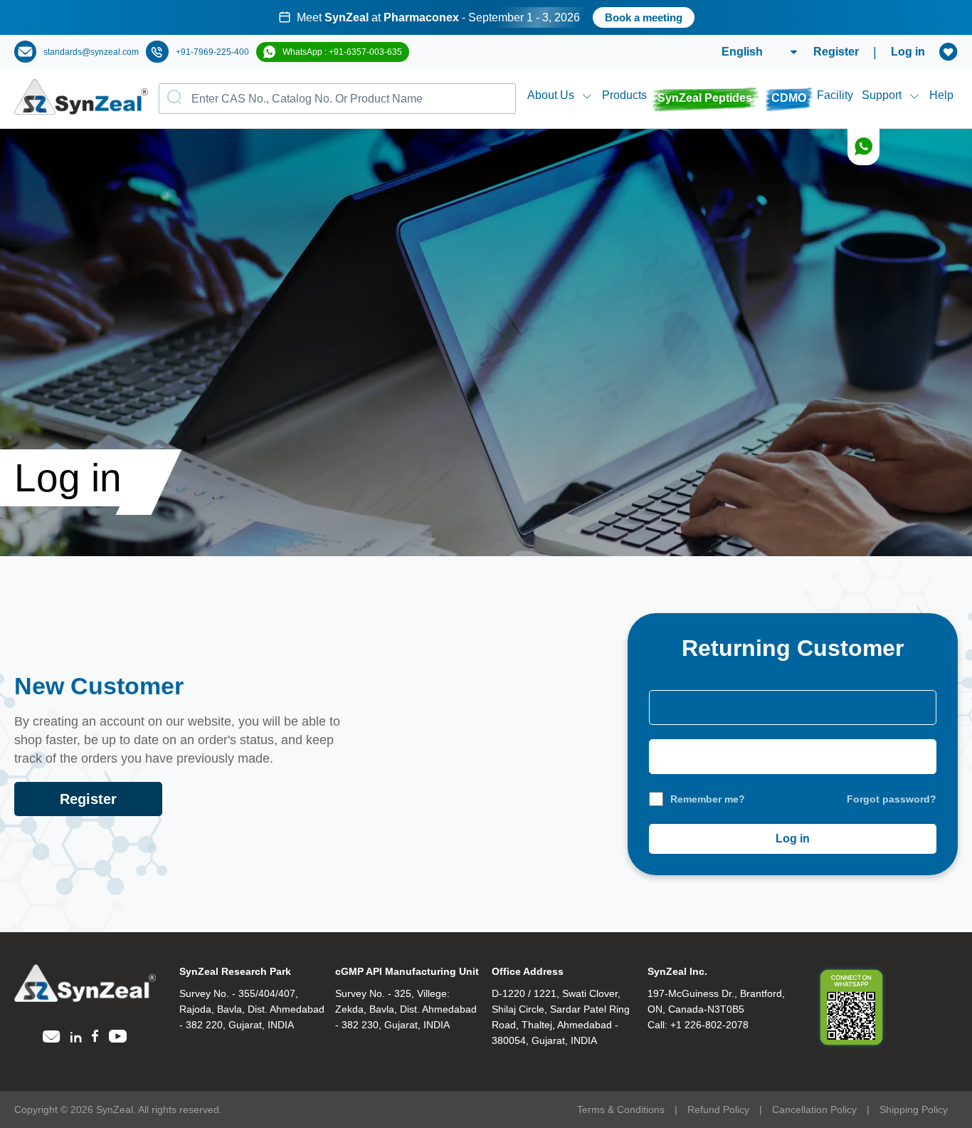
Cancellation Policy (814, 1109)
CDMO (788, 98)
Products (624, 95)
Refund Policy (718, 1109)
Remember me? (707, 799)
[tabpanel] (486, 17)
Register (836, 52)
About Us (550, 95)
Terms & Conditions (621, 1109)
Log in (908, 52)
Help (941, 95)
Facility (835, 95)
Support (882, 95)
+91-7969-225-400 (212, 52)
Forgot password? (891, 799)
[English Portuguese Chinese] (742, 52)
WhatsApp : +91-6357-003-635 (342, 52)
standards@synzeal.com (91, 52)
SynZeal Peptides (704, 98)
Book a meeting (643, 17)
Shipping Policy (913, 1109)
